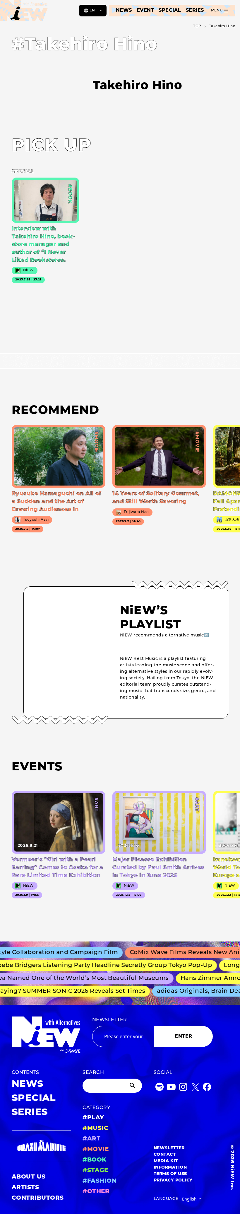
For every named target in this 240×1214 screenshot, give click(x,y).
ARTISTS (25, 1188)
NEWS (124, 10)
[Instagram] (183, 1088)
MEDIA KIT (166, 1161)
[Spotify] (159, 1088)
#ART (91, 1139)
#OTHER (96, 1192)
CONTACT (165, 1154)
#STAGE (95, 1171)
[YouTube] (171, 1088)
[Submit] (133, 1086)
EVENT (145, 10)
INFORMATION (170, 1167)
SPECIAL (170, 10)
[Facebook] (207, 1088)
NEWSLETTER (109, 1020)
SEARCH (93, 1072)
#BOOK (94, 1160)
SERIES (195, 10)
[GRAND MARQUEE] (41, 1145)
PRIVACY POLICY (173, 1180)
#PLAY (93, 1118)
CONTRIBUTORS (38, 1198)
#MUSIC (95, 1128)
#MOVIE (96, 1149)
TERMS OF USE (170, 1174)
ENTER (183, 1036)
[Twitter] (195, 1088)
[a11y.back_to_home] (24, 12)
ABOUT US (29, 1177)
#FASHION (99, 1181)
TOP (197, 26)
